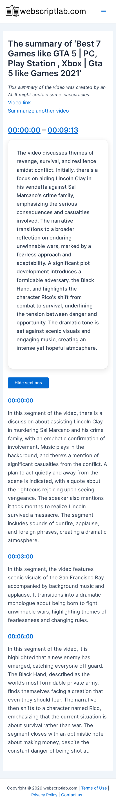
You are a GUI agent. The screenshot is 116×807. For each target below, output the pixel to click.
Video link (19, 102)
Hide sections (28, 382)
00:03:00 (20, 556)
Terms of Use (94, 788)
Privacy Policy (44, 794)
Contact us (71, 794)
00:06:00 (20, 636)
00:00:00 (24, 130)
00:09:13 (63, 130)
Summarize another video (38, 111)
